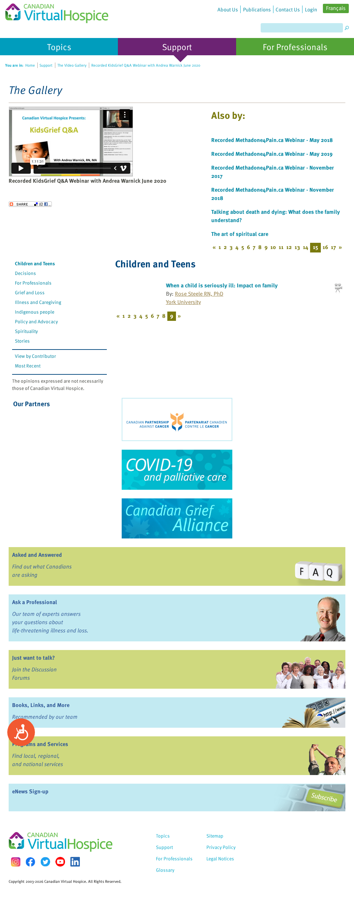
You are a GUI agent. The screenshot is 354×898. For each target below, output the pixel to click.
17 (333, 247)
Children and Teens (35, 263)
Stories (22, 340)
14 (305, 247)
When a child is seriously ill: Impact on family (222, 285)
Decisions (25, 273)
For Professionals (33, 282)
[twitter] (45, 862)
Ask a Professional (34, 602)
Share (30, 204)
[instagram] (15, 862)
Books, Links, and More (40, 705)
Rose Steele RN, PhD (199, 293)
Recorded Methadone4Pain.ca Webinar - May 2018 (272, 140)
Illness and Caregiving (38, 302)
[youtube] (60, 862)
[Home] (56, 11)
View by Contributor (35, 356)
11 (281, 247)
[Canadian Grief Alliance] (177, 518)
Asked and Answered (37, 555)
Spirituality (26, 331)
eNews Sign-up (30, 791)
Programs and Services (40, 744)
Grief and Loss (30, 292)
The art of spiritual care (239, 234)
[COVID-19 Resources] (177, 470)
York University (183, 302)
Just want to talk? (33, 657)
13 (297, 247)
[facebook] (30, 862)
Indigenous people (34, 311)
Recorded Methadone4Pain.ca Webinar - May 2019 (272, 154)
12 (289, 247)
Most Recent (27, 365)
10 (273, 247)
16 (325, 247)
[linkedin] (75, 862)
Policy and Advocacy (36, 321)
